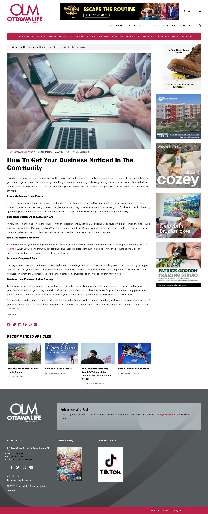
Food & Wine (66, 36)
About (119, 25)
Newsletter (169, 25)
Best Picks (148, 36)
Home (110, 25)
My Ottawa (187, 36)
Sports (41, 36)
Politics (91, 36)
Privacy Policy (178, 510)
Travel (79, 36)
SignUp (191, 25)
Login (182, 25)
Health (52, 36)
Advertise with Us (136, 25)
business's (18, 290)
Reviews (103, 36)
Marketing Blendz (19, 480)
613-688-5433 (16, 453)
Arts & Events (25, 36)
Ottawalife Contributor (24, 151)
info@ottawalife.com (169, 414)
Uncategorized (29, 46)
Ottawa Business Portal (125, 36)
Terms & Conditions (159, 510)
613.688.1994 (17, 456)
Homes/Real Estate (168, 36)
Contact (154, 25)
